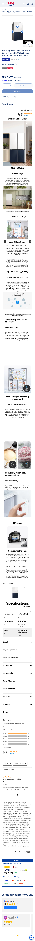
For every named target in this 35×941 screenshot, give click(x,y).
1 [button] (17, 795)
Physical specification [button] (10, 650)
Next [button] (30, 241)
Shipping (4, 80)
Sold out (23, 85)
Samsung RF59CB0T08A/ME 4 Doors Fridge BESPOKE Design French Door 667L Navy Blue (17, 12)
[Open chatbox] (31, 937)
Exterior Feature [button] (9, 689)
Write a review (10, 908)
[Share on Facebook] (11, 96)
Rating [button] (6, 763)
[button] (12, 31)
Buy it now (17, 91)
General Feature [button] (9, 681)
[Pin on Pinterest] (15, 96)
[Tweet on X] (8, 96)
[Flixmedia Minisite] (10, 59)
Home (3, 10)
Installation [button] (7, 704)
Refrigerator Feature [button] (10, 658)
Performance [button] (7, 696)
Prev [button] (5, 241)
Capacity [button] (6, 642)
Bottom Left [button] (7, 665)
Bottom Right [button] (8, 673)
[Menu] (3, 4)
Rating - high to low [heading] (9, 769)
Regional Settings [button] (19, 763)
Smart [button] (5, 712)
